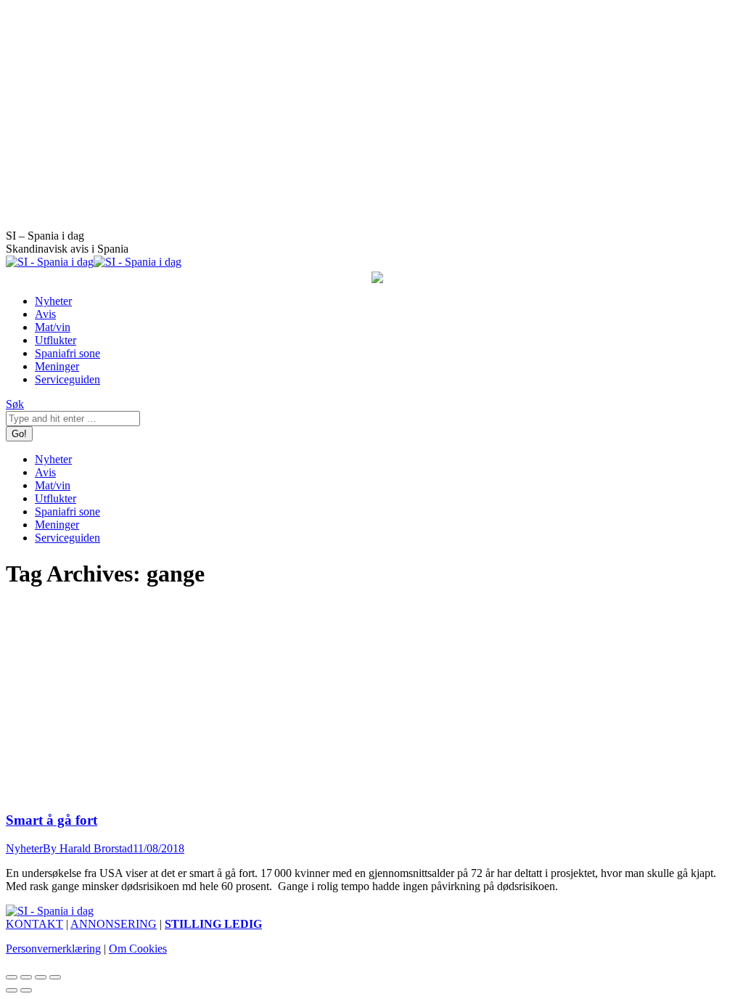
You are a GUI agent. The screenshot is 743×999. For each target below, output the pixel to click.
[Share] (26, 977)
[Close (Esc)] (11, 977)
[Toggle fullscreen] (40, 977)
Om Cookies (138, 948)
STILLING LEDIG (213, 924)
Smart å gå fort (51, 820)
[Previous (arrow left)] (11, 990)
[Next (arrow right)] (26, 990)
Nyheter (24, 848)
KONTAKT (34, 924)
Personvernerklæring (53, 948)
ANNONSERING (113, 924)
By (88, 848)
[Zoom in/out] (55, 977)
